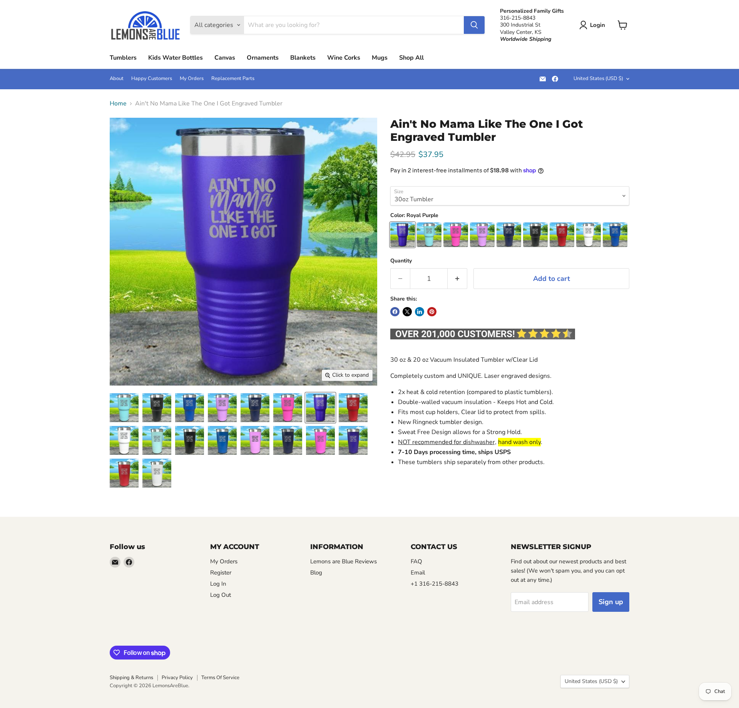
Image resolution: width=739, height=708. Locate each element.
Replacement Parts (232, 79)
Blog (316, 572)
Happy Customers (151, 79)
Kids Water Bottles (175, 57)
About (117, 79)
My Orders (192, 79)
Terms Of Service (220, 677)
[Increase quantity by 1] (457, 278)
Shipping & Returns (131, 677)
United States (598, 78)
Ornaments (263, 57)
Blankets (303, 57)
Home (118, 103)
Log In (218, 584)
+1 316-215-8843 (434, 584)
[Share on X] (407, 311)
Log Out (220, 595)
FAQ (416, 561)
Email (418, 572)
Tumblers (123, 57)
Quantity (401, 261)
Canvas (224, 57)
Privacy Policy (177, 677)
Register (220, 572)
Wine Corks (343, 57)
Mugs (380, 57)
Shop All (411, 57)
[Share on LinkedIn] (419, 311)
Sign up (611, 601)
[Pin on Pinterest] (431, 311)
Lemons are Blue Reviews (343, 561)
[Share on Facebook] (395, 311)
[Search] (474, 25)
